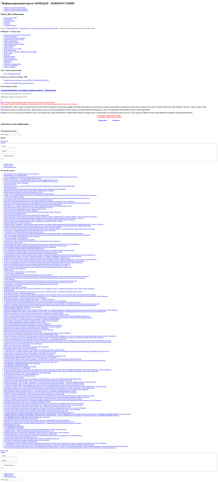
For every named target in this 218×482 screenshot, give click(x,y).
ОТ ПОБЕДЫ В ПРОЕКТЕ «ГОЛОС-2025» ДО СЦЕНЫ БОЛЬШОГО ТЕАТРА (27, 402)
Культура (6, 22)
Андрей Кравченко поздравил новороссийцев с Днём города (28, 90)
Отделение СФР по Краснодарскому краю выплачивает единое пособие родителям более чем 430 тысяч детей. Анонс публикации (42, 409)
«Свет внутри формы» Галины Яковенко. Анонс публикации (22, 236)
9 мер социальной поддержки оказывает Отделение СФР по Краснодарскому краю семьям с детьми (33, 252)
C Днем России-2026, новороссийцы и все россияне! (19, 239)
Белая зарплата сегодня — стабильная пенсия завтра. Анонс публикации (25, 297)
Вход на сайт (4, 141)
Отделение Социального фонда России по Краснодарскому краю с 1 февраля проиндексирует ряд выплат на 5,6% (37, 406)
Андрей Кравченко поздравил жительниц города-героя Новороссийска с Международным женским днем (35, 356)
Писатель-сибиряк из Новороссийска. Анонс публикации (21, 210)
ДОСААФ (7, 24)
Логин (4, 146)
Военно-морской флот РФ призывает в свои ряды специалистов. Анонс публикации (28, 330)
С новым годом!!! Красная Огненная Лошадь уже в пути (20, 437)
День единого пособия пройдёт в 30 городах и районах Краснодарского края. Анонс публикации (32, 212)
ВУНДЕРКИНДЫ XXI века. (12, 424)
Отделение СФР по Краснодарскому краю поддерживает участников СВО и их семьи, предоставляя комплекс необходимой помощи (42, 359)
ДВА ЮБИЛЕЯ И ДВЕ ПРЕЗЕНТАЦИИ (16, 365)
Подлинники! (8, 19)
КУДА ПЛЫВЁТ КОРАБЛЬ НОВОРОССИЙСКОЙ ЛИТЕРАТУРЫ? (24, 248)
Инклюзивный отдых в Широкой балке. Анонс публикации (21, 173)
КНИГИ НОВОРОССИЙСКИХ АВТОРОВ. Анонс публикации (23, 307)
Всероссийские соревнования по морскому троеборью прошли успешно (25, 322)
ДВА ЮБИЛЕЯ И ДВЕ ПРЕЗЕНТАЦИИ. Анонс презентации (22, 363)
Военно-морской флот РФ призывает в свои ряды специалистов (22, 331)
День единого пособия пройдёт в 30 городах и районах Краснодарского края (26, 215)
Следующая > (116, 120)
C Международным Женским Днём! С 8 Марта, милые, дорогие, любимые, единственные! (30, 357)
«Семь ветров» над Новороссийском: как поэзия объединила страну (24, 232)
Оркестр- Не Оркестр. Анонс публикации (16, 183)
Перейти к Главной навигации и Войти (15, 9)
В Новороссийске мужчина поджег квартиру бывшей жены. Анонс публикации (27, 372)
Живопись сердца (9, 290)
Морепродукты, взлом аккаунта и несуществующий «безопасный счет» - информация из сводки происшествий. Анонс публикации (42, 423)
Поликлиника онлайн (10, 18)
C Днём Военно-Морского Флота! (14, 196)
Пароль (4, 151)
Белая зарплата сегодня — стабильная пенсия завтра (19, 293)
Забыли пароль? (8, 164)
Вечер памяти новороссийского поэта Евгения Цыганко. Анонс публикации (26, 346)
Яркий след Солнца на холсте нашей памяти (17, 345)
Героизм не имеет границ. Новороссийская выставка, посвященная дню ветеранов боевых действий (33, 221)
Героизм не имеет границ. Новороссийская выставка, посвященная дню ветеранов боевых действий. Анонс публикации (39, 219)
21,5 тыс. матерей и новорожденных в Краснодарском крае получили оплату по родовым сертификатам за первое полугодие (40, 177)
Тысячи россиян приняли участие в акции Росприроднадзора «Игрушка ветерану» (28, 274)
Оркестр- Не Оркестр (10, 184)
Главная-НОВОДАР (12, 28)
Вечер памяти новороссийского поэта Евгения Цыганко (20, 348)
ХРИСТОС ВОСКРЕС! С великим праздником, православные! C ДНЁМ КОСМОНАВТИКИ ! (32, 319)
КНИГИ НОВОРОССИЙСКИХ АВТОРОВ (17, 308)
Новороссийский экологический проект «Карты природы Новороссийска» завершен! (29, 190)
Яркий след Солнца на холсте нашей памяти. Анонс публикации (23, 343)
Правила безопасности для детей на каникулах (17, 222)
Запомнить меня (9, 155)
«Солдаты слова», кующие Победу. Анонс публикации (20, 271)
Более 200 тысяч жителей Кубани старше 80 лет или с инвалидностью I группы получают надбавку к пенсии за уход (38, 267)
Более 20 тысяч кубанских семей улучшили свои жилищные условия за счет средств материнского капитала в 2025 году (39, 412)
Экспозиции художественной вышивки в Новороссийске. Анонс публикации (26, 440)
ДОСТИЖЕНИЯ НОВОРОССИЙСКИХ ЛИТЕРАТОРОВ (21, 418)
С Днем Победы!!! (9, 279)
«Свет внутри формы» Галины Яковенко (16, 238)
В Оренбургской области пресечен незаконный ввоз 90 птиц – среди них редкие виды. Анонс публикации (35, 300)
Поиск (3, 134)
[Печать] (25, 97)
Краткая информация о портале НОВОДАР (45, 28)
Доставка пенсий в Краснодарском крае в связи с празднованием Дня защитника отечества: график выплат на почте (38, 380)
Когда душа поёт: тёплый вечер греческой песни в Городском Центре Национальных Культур (31, 334)
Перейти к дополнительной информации (16, 10)
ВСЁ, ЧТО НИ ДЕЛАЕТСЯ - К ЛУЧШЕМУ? (17, 368)
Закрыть (3, 142)
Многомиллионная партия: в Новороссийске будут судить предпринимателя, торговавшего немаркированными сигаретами (40, 391)
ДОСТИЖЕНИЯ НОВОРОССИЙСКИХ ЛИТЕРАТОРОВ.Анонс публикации (27, 417)
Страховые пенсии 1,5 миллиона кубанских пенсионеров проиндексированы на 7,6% (29, 431)
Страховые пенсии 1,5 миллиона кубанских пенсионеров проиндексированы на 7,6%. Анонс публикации (35, 429)
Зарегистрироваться (10, 167)
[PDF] (24, 97)
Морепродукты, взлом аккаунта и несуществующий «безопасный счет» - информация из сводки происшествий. (36, 420)
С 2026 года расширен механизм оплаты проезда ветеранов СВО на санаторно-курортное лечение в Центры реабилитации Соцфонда (43, 398)
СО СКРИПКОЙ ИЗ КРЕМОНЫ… (14, 428)
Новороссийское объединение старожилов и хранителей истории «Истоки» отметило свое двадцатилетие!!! (35, 245)
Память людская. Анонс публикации (14, 268)
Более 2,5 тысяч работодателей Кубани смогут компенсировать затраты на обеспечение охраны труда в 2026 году (37, 265)
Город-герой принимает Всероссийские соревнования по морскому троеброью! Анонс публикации (33, 325)
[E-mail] (26, 97)
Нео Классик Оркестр (10, 187)
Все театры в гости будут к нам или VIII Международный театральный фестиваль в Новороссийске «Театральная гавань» (39, 186)
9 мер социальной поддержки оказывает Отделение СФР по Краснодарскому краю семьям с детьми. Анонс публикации (39, 250)
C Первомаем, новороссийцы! (13, 285)
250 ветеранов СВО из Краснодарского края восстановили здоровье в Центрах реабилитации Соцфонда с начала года (38, 282)
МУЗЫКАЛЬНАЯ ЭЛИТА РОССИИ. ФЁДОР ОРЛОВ (20, 366)
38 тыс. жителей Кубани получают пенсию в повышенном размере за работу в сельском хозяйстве (32, 227)
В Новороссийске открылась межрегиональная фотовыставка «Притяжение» (26, 328)
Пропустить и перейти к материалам (14, 7)
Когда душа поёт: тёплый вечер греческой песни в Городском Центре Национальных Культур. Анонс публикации (37, 333)
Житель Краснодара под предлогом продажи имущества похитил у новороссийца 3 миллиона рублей (33, 313)
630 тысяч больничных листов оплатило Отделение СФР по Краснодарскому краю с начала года (32, 241)
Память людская (8, 270)
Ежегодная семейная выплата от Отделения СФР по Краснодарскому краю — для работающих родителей (35, 339)
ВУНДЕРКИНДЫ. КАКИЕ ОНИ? (14, 426)
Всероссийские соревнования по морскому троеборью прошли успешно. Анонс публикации (31, 320)
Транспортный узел (25, 28)
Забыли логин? (8, 165)
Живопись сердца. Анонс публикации (15, 287)
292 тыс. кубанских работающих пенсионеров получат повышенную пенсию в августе (29, 193)
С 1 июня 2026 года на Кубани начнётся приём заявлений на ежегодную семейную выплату (31, 253)
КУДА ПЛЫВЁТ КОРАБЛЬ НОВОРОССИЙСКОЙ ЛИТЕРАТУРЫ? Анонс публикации (30, 247)
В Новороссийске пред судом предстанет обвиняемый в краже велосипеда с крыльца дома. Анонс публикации (36, 432)
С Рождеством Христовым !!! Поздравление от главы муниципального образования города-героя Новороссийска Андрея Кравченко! (43, 435)
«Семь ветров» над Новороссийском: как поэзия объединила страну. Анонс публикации (30, 230)
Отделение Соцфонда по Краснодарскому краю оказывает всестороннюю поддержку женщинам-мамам (34, 349)
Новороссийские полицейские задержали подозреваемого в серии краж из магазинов (29, 354)
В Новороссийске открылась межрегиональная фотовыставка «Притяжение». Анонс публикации (32, 327)
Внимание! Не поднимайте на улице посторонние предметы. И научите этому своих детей (30, 362)
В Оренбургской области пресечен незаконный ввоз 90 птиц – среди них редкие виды (29, 299)
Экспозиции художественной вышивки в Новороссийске (20, 441)
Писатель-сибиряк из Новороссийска (15, 213)
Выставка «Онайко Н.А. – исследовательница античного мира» (22, 178)
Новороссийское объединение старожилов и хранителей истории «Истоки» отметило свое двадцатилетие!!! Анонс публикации (41, 244)
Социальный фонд (9, 21)
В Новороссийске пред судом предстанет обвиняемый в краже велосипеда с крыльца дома (30, 434)
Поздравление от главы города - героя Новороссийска (20, 375)
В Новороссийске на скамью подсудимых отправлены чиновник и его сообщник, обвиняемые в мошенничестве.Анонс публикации (42, 256)
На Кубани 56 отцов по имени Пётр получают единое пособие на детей (25, 209)
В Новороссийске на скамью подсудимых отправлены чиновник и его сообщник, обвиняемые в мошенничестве (37, 258)
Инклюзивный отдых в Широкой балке (15, 175)
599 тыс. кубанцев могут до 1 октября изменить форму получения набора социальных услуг (31, 180)
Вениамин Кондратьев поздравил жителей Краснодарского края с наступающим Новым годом (31, 438)
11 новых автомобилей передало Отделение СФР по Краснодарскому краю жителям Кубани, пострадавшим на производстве (40, 281)
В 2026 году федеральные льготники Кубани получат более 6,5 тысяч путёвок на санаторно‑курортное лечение (36, 314)
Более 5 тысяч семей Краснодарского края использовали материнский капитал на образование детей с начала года (37, 264)
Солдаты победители (10, 25)
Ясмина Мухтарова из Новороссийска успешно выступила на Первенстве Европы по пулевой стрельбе (34, 394)
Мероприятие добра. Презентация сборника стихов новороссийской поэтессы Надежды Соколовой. (33, 204)
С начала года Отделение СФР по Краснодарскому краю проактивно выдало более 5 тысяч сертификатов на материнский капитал (42, 302)
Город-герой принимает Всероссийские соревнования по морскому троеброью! (27, 323)
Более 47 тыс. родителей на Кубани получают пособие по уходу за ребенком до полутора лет (31, 181)
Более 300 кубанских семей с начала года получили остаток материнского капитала (28, 199)
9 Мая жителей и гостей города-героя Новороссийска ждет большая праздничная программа (31, 284)
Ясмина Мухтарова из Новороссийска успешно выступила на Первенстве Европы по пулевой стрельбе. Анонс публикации (40, 392)
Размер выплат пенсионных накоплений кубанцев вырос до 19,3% (23, 192)
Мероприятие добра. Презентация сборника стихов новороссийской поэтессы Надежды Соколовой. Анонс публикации (39, 201)
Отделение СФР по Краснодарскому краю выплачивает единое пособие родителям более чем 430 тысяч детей (36, 411)
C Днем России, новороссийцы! (13, 242)
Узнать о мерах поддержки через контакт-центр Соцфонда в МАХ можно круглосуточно (30, 353)
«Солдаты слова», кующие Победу (14, 273)
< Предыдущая (102, 120)
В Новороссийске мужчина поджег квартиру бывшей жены (21, 374)
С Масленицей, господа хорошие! (14, 377)
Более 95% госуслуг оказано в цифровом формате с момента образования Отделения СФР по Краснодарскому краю (38, 206)
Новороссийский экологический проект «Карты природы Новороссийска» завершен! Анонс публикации (35, 189)
